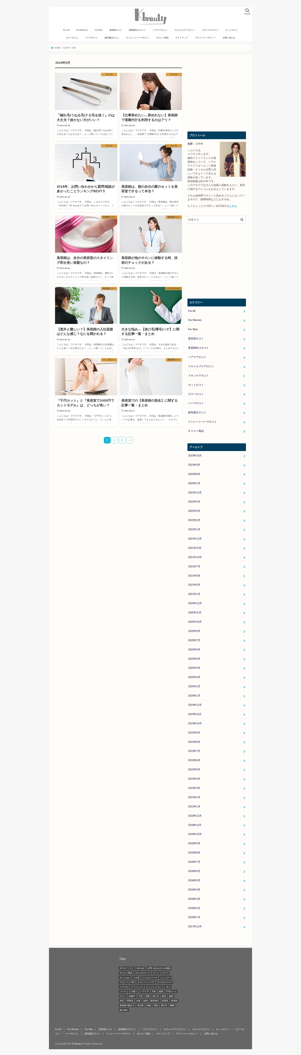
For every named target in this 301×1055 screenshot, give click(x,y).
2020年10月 (195, 621)
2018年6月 (194, 871)
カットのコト (231, 30)
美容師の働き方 (127, 1005)
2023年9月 (194, 464)
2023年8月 (194, 474)
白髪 (138, 1000)
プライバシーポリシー (205, 37)
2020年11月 (194, 612)
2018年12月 (195, 815)
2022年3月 (194, 511)
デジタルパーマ (164, 982)
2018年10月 (195, 834)
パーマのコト (91, 37)
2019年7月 (194, 751)
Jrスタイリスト (127, 968)
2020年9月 (194, 631)
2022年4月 (194, 501)
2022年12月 (195, 492)
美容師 (174, 1000)
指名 (164, 996)
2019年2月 (194, 797)
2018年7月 (194, 861)
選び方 (164, 1005)
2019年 (66, 48)
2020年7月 (194, 640)
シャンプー (165, 977)
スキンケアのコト (210, 30)
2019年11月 (194, 714)
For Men (99, 30)
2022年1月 (194, 529)
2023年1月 (194, 483)
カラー (165, 973)
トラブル (124, 987)
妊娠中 (132, 996)
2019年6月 (194, 760)
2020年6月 (194, 649)
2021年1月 (194, 594)
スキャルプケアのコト (184, 30)
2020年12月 (195, 603)
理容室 (130, 1000)
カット (156, 973)
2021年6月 (194, 575)
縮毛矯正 (154, 1000)
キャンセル (125, 977)
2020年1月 (194, 695)
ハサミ (167, 987)
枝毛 (122, 1000)
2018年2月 (194, 908)
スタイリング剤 (127, 982)
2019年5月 (194, 769)
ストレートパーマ (145, 982)
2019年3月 (194, 788)
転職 (149, 1005)
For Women (82, 30)
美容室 (165, 1000)
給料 (145, 1000)
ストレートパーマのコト (137, 37)
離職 (172, 1005)
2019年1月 (194, 806)
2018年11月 (194, 825)
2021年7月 (194, 566)
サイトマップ (181, 37)
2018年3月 (194, 899)
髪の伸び (124, 1010)
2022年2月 (194, 520)
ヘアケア (144, 991)
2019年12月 (195, 705)
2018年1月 (194, 917)
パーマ (123, 991)
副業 (161, 991)
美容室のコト (115, 30)
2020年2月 (194, 686)
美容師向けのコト (137, 30)
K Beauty (76, 1043)
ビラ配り (133, 991)
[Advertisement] (216, 95)
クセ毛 (136, 977)
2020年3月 (194, 677)
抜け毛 (156, 996)
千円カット (171, 991)
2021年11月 (194, 548)
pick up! (140, 968)
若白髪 (140, 1005)
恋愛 (147, 996)
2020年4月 (194, 667)
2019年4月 (194, 778)
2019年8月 (194, 742)
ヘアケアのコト (160, 30)
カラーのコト (72, 37)
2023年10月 (195, 455)
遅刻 (156, 1005)
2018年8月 (194, 852)
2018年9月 (194, 843)
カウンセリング (142, 973)
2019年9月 (194, 732)
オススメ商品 (162, 37)
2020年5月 (194, 658)
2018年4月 (194, 889)
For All (66, 30)
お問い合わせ (229, 37)
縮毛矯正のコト (112, 37)
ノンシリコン (155, 987)
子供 (140, 996)
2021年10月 (195, 557)
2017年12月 (195, 926)
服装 (171, 996)
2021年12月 (195, 538)
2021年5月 (194, 584)
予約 (154, 991)
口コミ (123, 996)
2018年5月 (194, 880)
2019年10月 (195, 723)
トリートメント (138, 987)
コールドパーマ (149, 977)
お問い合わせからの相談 (158, 968)
